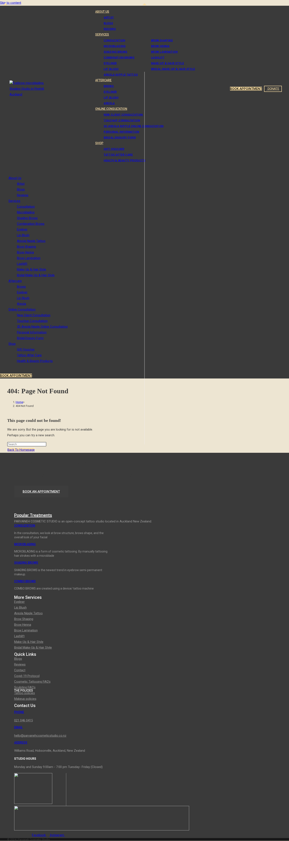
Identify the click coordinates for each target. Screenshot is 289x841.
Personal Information (32, 332)
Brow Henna (25, 252)
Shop (12, 344)
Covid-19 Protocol (27, 676)
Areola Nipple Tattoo (31, 241)
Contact (19, 670)
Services (14, 201)
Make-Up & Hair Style (31, 269)
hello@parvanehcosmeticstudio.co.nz (40, 735)
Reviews (22, 195)
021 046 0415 (23, 720)
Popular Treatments (33, 515)
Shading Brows (27, 218)
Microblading (25, 212)
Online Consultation (22, 309)
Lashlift (22, 264)
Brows (21, 287)
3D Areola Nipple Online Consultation (42, 327)
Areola (21, 304)
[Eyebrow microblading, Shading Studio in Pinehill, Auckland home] (31, 95)
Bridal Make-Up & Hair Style (36, 275)
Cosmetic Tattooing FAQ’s (32, 682)
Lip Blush (23, 235)
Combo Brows (25, 581)
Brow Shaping (26, 247)
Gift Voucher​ (26, 349)
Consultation (26, 207)
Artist (21, 184)
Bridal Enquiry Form (30, 338)
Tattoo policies (24, 693)
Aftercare (15, 281)
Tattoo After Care (29, 355)
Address (20, 742)
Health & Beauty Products (35, 361)
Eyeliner (22, 229)
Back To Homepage (21, 450)
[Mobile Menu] (8, 89)
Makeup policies (25, 699)
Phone (19, 712)
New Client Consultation (33, 315)
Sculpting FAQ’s (25, 687)
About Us (14, 178)
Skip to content (10, 3)
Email (18, 727)
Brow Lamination (28, 258)
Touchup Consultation (32, 321)
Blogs (21, 189)
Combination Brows (30, 224)
